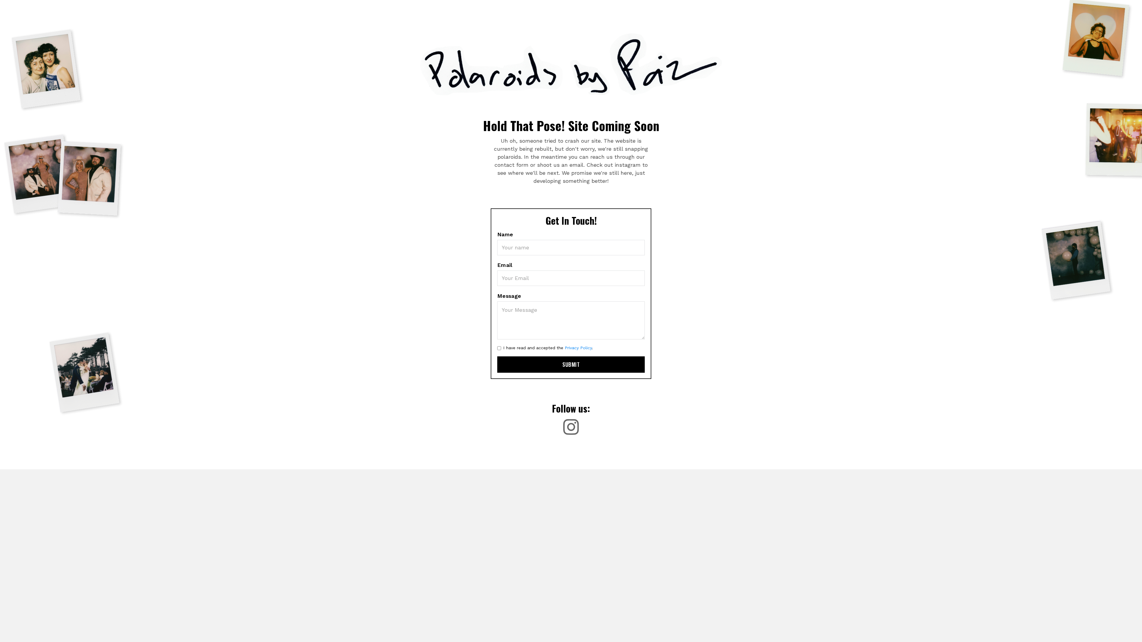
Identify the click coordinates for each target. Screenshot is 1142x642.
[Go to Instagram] (571, 427)
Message (509, 296)
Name (505, 234)
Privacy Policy (578, 347)
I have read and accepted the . (548, 347)
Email (504, 265)
